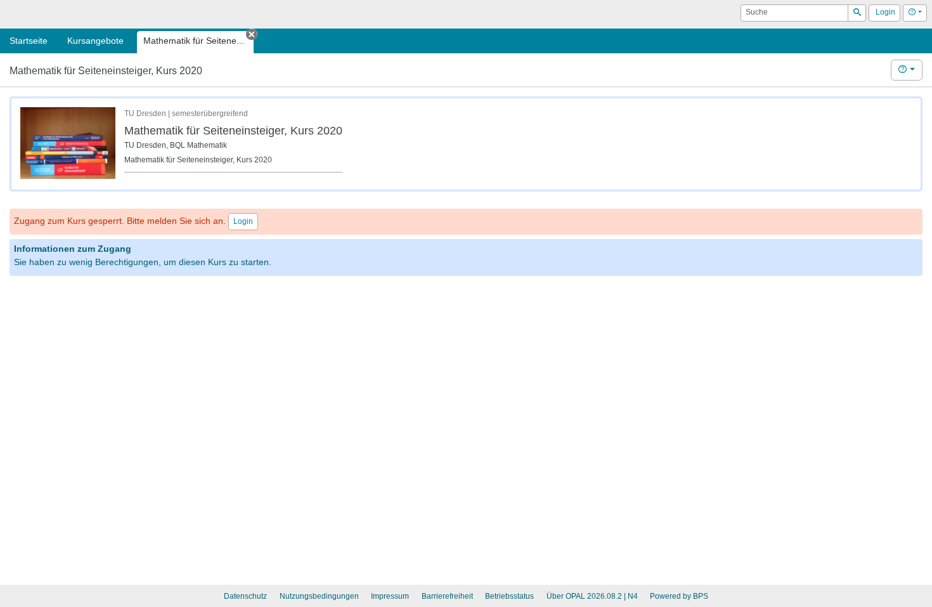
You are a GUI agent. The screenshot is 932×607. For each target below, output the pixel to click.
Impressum (390, 596)
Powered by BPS (679, 596)
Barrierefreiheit (447, 596)
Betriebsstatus (509, 596)
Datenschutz (245, 596)
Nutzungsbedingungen (319, 596)
